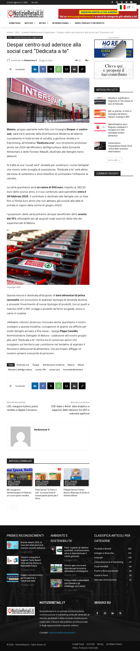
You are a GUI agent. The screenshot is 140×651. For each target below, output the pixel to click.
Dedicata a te (23, 364)
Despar (36, 364)
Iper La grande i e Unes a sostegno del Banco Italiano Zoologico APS (119, 114)
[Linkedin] (35, 69)
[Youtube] (131, 2)
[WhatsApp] (58, 69)
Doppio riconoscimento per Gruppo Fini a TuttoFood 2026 (32, 578)
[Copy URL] (82, 69)
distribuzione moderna (53, 364)
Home (10, 32)
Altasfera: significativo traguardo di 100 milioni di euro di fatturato (120, 101)
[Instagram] (117, 2)
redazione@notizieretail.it (62, 632)
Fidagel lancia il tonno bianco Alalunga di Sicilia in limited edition (76, 493)
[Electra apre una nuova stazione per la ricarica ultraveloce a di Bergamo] (56, 568)
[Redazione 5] (9, 60)
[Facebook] (112, 2)
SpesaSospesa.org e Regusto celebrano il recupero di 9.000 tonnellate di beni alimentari (118, 130)
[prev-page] (9, 506)
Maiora (71, 364)
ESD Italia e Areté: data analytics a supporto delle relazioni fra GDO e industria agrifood (70, 410)
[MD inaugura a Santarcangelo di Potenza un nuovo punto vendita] (20, 477)
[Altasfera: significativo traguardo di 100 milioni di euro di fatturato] (100, 101)
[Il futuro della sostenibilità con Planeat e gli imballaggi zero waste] (56, 583)
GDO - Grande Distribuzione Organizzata (35, 32)
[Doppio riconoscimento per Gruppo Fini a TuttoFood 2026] (12, 578)
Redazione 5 (30, 60)
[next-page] (14, 506)
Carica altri (112, 160)
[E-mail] (66, 69)
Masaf (81, 364)
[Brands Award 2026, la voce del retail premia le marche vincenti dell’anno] (12, 545)
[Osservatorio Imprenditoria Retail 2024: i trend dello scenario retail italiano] (100, 146)
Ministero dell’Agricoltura (20, 369)
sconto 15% (40, 369)
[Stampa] (74, 69)
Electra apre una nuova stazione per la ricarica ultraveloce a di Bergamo (76, 568)
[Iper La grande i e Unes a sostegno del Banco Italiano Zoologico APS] (100, 114)
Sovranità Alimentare (73, 369)
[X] (122, 2)
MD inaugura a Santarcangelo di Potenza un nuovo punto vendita (19, 493)
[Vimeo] (126, 2)
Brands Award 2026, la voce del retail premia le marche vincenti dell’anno (33, 545)
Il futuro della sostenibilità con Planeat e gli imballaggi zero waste (76, 583)
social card (54, 369)
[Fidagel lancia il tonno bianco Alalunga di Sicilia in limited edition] (76, 477)
